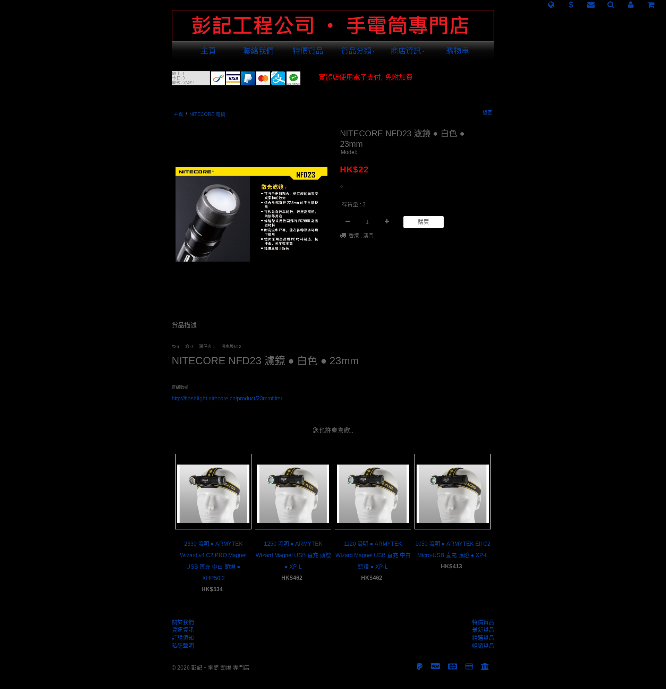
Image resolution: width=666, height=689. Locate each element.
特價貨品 (308, 50)
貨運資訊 (183, 630)
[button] (551, 5)
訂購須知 (183, 638)
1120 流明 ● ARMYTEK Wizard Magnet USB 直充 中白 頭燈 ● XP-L (373, 555)
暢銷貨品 (483, 646)
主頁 (208, 50)
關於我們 (183, 622)
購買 (423, 222)
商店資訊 (406, 50)
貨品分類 (356, 50)
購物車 (457, 50)
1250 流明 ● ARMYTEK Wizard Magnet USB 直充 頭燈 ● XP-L (293, 555)
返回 (488, 112)
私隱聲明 (183, 646)
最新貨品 (483, 630)
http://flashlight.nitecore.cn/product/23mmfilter (227, 398)
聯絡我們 (258, 50)
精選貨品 (483, 638)
